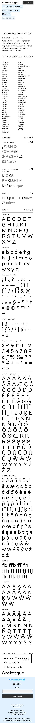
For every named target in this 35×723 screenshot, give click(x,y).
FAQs (22, 710)
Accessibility (14, 710)
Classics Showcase (17, 705)
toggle (19, 10)
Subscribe (17, 696)
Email (17, 688)
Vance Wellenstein (24, 720)
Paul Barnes (17, 38)
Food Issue (17, 707)
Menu (30, 2)
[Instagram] (17, 684)
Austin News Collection (12, 6)
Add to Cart (7, 18)
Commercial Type (9, 2)
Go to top (27, 56)
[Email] (19, 684)
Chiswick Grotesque (13, 670)
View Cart (24, 2)
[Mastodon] (14, 684)
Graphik (12, 663)
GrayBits (27, 718)
